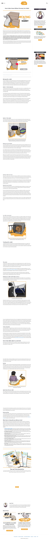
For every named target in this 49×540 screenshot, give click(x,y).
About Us (32, 536)
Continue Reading (9, 530)
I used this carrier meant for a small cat (12, 269)
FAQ (37, 536)
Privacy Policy (16, 536)
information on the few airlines (19, 337)
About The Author (20, 536)
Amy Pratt (11, 503)
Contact (35, 536)
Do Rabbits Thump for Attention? (24, 522)
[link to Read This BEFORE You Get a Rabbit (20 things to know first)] (9, 517)
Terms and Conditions (27, 536)
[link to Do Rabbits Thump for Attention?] (24, 517)
